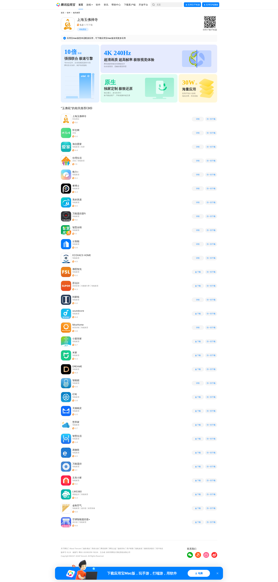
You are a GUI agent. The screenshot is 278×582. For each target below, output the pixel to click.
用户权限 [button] (130, 548)
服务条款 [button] (86, 548)
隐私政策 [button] (138, 548)
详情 (198, 119)
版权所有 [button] (121, 548)
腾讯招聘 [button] (103, 548)
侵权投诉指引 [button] (149, 548)
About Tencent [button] (75, 548)
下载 (199, 272)
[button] (65, 4)
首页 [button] (62, 13)
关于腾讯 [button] (64, 548)
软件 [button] (68, 13)
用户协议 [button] (159, 548)
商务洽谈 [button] (95, 548)
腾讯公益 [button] (112, 548)
